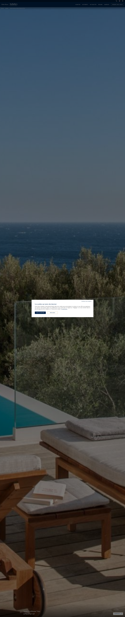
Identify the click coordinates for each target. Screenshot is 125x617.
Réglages (52, 312)
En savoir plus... (64, 309)
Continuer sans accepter (86, 301)
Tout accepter (40, 312)
